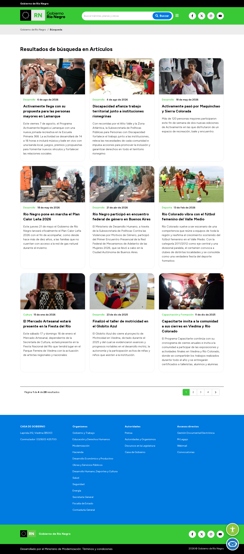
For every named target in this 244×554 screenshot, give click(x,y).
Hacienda (78, 452)
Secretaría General (83, 497)
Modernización (81, 445)
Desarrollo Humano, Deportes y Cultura (95, 471)
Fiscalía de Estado (83, 503)
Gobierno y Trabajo (84, 432)
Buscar (164, 15)
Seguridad (78, 484)
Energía (77, 490)
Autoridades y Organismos (140, 439)
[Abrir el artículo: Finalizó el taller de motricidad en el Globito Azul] (122, 291)
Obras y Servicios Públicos (88, 465)
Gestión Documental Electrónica (196, 432)
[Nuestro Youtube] (220, 15)
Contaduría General (84, 509)
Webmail (182, 445)
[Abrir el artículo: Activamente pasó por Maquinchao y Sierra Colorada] (191, 76)
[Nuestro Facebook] (192, 15)
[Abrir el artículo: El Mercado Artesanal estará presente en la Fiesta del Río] (52, 291)
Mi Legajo (182, 439)
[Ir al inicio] (46, 16)
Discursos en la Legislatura (140, 445)
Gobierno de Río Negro (33, 29)
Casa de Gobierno (135, 452)
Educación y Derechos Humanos (91, 439)
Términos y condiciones (97, 549)
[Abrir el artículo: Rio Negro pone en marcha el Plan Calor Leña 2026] (52, 184)
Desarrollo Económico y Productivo (93, 458)
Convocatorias (186, 452)
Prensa (128, 432)
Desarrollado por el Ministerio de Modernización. (50, 549)
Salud (76, 477)
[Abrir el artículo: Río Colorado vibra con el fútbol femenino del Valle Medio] (191, 184)
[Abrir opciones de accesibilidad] (232, 529)
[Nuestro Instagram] (211, 15)
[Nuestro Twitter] (201, 15)
